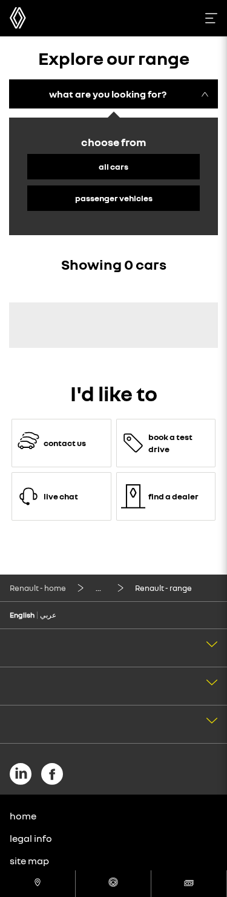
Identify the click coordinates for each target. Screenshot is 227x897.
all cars (113, 166)
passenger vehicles (114, 198)
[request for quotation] (188, 883)
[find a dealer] (37, 883)
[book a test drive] (113, 883)
